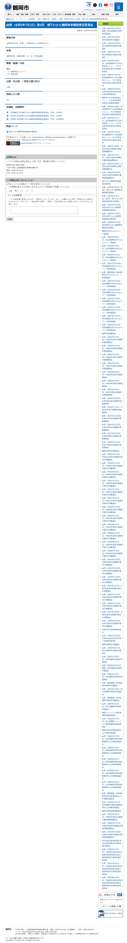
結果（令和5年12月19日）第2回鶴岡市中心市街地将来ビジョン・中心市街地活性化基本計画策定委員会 (112, 123)
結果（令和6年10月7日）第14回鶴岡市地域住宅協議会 (112, 54)
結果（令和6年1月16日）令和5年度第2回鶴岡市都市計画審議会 (112, 606)
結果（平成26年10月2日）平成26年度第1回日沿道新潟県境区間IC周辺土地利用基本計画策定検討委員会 (112, 854)
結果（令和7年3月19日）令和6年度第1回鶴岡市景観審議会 (112, 436)
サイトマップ (108, 10)
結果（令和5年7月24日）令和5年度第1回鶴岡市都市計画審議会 (112, 597)
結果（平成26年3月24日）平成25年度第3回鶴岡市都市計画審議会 (112, 474)
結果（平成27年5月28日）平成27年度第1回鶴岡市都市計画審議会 (112, 492)
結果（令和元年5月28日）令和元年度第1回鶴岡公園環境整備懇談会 (112, 834)
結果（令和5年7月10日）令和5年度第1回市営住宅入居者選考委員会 (112, 638)
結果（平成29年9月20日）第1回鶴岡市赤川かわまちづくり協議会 (112, 239)
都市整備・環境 (70, 14)
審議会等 (46, 19)
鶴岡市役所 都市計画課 (15, 165)
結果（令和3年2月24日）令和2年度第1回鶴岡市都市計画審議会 (112, 562)
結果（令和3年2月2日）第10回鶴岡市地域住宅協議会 (112, 691)
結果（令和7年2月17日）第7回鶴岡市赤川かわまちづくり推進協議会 (112, 318)
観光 (117, 14)
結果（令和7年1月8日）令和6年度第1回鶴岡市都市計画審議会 (112, 614)
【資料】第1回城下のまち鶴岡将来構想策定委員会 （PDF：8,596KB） (37, 119)
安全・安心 (46, 14)
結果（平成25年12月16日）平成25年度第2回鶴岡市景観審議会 (112, 348)
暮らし (10, 14)
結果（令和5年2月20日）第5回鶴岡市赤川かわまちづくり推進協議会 (112, 301)
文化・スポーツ (58, 14)
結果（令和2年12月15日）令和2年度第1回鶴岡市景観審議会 (111, 392)
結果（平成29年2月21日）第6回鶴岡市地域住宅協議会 (112, 676)
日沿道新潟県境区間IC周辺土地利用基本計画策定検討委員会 (111, 843)
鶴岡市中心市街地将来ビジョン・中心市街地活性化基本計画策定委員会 (111, 100)
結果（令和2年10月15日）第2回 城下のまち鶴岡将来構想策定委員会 (112, 198)
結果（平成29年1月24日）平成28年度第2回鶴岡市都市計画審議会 (112, 518)
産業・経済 (105, 14)
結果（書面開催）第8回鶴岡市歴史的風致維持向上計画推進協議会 (112, 796)
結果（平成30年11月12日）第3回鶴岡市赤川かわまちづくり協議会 (112, 257)
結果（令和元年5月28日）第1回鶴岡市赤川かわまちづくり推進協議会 (112, 266)
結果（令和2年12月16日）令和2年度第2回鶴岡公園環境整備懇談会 (111, 157)
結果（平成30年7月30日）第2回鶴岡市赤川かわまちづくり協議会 (112, 248)
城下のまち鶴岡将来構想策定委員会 (23, 132)
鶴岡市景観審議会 (109, 334)
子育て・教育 (34, 14)
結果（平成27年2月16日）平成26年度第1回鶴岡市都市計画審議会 (112, 483)
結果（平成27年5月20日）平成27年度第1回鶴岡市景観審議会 (112, 366)
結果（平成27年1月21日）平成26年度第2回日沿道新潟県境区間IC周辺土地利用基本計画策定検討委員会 (112, 868)
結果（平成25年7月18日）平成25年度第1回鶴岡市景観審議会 (112, 339)
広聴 (38, 19)
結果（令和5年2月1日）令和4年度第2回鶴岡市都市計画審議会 (112, 588)
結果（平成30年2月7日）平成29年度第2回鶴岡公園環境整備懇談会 (112, 825)
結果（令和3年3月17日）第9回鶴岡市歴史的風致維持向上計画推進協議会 (112, 804)
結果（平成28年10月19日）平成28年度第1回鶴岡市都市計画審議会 (112, 509)
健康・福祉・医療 (22, 14)
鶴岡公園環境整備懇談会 (111, 811)
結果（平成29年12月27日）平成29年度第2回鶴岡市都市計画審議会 (112, 535)
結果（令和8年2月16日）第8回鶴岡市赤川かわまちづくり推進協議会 (112, 327)
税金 (93, 14)
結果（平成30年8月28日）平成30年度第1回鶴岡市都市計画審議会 (112, 553)
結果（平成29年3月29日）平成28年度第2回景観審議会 (112, 383)
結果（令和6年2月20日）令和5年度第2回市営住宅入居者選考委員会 (112, 91)
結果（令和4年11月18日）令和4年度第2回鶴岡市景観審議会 (112, 418)
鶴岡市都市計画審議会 (110, 451)
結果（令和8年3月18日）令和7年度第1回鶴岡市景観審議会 (112, 444)
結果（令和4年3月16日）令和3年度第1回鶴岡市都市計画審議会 (112, 570)
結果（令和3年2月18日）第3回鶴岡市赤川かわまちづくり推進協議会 (112, 292)
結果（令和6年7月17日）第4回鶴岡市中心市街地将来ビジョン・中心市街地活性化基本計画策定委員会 (112, 80)
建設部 (54, 19)
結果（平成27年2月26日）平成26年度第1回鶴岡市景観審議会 (112, 357)
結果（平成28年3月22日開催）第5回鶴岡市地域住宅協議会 (112, 668)
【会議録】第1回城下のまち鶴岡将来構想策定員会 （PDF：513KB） (36, 112)
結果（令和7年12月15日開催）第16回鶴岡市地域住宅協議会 (111, 31)
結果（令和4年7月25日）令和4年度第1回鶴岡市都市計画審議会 (112, 579)
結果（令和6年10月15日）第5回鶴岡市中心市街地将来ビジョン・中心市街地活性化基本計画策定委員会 (112, 66)
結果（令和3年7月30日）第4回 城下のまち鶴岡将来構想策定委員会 (112, 216)
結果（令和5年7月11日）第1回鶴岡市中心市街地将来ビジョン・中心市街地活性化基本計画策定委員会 (112, 137)
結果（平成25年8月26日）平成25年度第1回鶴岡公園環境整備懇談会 (112, 817)
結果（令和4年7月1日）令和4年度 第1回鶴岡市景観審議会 (112, 409)
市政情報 (31, 19)
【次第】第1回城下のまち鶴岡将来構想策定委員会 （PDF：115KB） (36, 116)
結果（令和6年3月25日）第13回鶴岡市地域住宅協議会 (112, 46)
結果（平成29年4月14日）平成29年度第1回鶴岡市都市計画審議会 (112, 527)
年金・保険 (82, 14)
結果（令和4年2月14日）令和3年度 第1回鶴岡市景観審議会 (112, 401)
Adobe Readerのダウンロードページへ (36, 143)
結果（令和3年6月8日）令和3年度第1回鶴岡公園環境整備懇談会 (112, 166)
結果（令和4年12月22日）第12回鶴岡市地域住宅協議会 (111, 706)
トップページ (21, 19)
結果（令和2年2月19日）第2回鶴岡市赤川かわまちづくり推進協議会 (112, 283)
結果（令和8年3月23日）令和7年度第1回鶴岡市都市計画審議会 (112, 623)
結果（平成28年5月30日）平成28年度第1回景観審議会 (112, 374)
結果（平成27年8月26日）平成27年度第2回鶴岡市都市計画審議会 (112, 500)
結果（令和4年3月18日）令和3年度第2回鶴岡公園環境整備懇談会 (112, 175)
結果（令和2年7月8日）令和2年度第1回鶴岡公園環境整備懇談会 (112, 148)
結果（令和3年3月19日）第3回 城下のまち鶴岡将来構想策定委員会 (112, 207)
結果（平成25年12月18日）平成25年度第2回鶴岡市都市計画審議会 (112, 465)
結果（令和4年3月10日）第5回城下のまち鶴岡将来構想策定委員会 (112, 225)
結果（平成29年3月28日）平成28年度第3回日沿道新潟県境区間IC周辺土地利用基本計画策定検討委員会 (112, 883)
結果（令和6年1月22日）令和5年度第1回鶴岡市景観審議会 (112, 427)
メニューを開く (118, 6)
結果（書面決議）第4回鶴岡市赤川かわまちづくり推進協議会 (112, 275)
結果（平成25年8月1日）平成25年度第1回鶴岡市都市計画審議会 (112, 457)
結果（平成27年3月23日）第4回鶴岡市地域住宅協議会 (112, 659)
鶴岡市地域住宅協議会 (110, 644)
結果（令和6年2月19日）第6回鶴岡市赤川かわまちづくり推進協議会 (112, 310)
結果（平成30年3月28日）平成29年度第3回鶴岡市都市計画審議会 (112, 544)
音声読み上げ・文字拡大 (93, 10)
